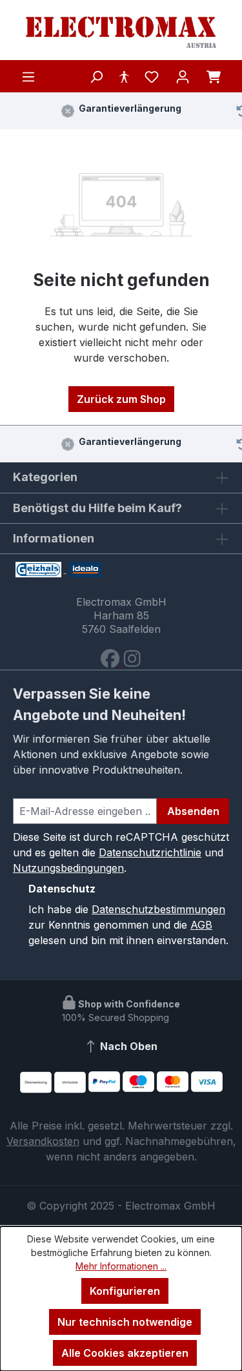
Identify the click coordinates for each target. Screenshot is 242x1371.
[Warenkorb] (213, 76)
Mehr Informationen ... (121, 1266)
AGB (201, 924)
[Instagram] (132, 661)
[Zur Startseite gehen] (121, 32)
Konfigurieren (125, 1290)
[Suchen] (96, 76)
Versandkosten (42, 1141)
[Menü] (28, 76)
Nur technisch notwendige (124, 1321)
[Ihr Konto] (182, 76)
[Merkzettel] (151, 76)
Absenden (193, 811)
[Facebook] (112, 661)
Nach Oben (127, 1046)
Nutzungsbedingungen (68, 867)
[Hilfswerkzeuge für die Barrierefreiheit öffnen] (124, 76)
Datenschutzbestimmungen (158, 909)
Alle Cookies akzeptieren (124, 1352)
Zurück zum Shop (121, 399)
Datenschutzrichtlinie (150, 852)
